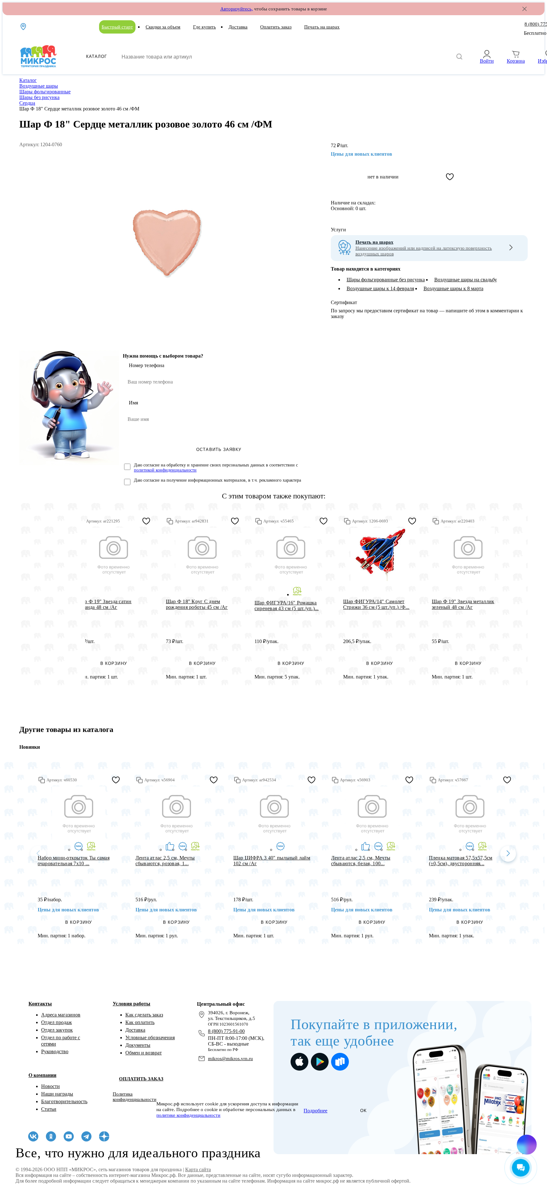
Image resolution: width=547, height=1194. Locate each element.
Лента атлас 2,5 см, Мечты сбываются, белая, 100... (361, 860)
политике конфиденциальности (188, 1115)
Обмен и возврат (143, 1052)
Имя (133, 402)
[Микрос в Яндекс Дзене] (104, 1136)
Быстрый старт (117, 26)
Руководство (54, 1051)
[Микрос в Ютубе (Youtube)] (69, 1136)
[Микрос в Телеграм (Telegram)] (86, 1136)
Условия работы (131, 1003)
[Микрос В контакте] (33, 1136)
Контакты (40, 1003)
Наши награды (57, 1094)
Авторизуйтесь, (236, 8)
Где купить (204, 26)
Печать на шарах (322, 26)
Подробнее (315, 1110)
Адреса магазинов (60, 1014)
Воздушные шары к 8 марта (453, 288)
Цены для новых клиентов (361, 154)
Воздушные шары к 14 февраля (380, 288)
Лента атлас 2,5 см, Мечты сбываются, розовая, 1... (165, 860)
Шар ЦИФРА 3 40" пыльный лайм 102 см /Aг (271, 860)
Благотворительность (64, 1101)
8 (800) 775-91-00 (226, 1031)
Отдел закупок (57, 1030)
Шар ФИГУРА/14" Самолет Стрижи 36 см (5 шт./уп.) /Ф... (376, 604)
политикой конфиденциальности (165, 470)
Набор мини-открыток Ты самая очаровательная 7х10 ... (74, 860)
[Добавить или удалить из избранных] (450, 177)
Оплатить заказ (276, 26)
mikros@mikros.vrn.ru (230, 1058)
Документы (137, 1045)
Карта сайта (198, 1169)
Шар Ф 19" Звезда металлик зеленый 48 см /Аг (463, 604)
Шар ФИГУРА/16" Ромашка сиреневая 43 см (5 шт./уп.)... (287, 605)
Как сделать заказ (144, 1014)
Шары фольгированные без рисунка (386, 279)
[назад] (38, 854)
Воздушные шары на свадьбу (465, 279)
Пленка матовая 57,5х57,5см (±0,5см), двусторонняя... (461, 860)
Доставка (238, 26)
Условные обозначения (150, 1037)
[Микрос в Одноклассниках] (51, 1136)
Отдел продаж (56, 1022)
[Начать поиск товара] (459, 56)
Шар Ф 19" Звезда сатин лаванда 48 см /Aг (104, 604)
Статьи (48, 1109)
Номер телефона (146, 365)
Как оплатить (139, 1022)
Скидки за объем (163, 26)
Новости (50, 1086)
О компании (42, 1075)
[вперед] (508, 854)
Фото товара (113, 554)
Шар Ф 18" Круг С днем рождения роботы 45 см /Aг (197, 604)
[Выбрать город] (23, 26)
